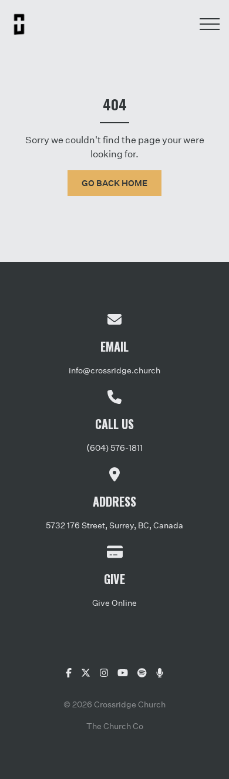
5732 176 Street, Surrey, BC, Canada (114, 525)
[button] (210, 24)
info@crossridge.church (114, 370)
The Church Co (114, 725)
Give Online (114, 602)
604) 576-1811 (116, 447)
